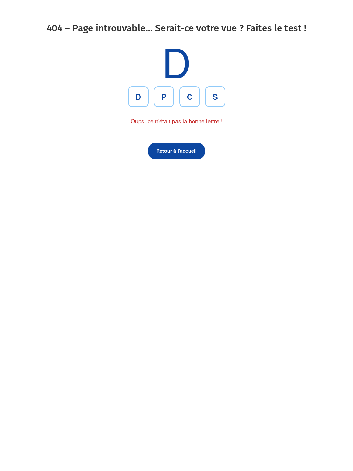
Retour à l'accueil (176, 150)
